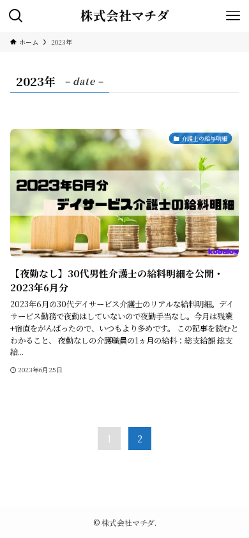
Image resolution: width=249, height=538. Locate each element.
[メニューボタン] (233, 16)
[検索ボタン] (16, 16)
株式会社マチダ (124, 16)
